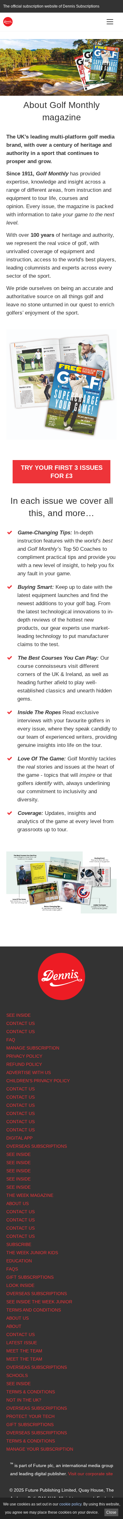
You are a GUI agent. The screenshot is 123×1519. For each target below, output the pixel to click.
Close (111, 1512)
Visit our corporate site (90, 1473)
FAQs (12, 1269)
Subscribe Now (61, 46)
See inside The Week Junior (39, 1301)
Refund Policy (24, 1064)
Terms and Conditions (33, 1309)
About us (17, 1203)
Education (19, 1260)
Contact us (20, 1129)
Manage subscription (32, 1047)
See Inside (18, 1015)
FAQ (10, 1039)
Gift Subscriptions (30, 1277)
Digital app (19, 1138)
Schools (17, 1375)
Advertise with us (28, 1072)
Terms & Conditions (30, 1391)
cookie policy (70, 1504)
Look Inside (20, 1285)
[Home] (8, 21)
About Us (17, 1318)
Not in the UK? (23, 1399)
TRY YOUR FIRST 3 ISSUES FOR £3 (61, 471)
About (13, 1326)
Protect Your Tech (30, 1416)
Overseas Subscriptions (36, 1146)
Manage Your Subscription (39, 1449)
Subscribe (18, 1244)
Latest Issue (21, 1342)
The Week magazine (29, 1195)
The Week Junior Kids (32, 1252)
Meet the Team (24, 1350)
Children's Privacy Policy (38, 1080)
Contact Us (20, 1023)
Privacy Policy (24, 1056)
